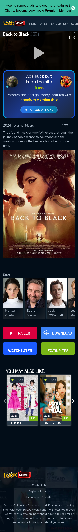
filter (33, 23)
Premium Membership (39, 99)
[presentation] (5, 401)
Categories (58, 23)
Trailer (23, 333)
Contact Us (39, 485)
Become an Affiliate (39, 497)
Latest (44, 23)
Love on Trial (53, 423)
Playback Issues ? (39, 491)
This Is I (16, 423)
